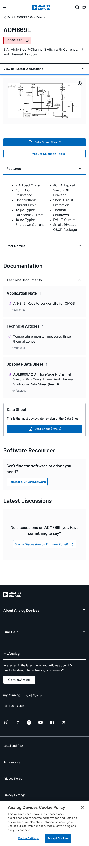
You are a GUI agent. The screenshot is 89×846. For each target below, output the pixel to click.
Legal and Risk (13, 745)
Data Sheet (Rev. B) (48, 142)
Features (14, 168)
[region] (44, 823)
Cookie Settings (28, 838)
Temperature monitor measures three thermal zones (42, 338)
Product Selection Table (48, 153)
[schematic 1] (44, 101)
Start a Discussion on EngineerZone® (41, 544)
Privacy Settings (14, 795)
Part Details (16, 246)
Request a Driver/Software (27, 481)
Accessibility (11, 762)
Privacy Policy (12, 778)
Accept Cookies (58, 838)
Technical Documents (26, 280)
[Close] (82, 807)
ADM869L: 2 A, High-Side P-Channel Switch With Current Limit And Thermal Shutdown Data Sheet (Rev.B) (43, 379)
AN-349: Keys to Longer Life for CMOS (44, 303)
